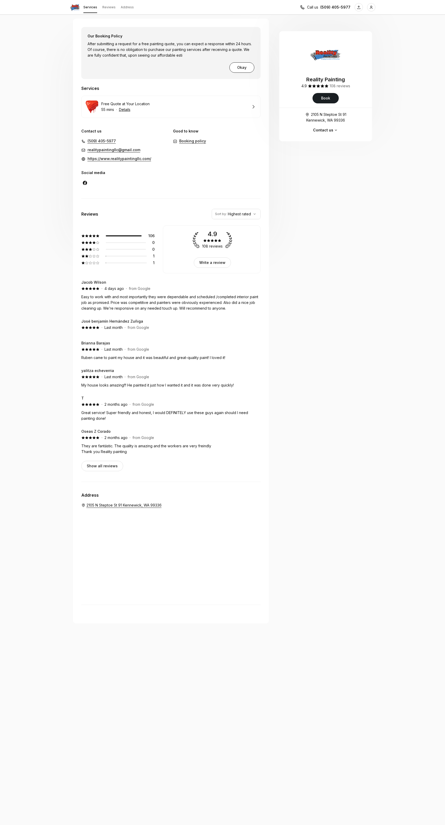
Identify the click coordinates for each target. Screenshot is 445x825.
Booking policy (192, 141)
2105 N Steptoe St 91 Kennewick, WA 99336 (326, 117)
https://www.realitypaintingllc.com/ (119, 158)
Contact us (323, 130)
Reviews (109, 7)
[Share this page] (359, 7)
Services (90, 7)
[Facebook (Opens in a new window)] (85, 183)
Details (124, 109)
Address (127, 7)
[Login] (371, 7)
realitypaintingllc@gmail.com (114, 150)
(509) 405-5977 (335, 7)
